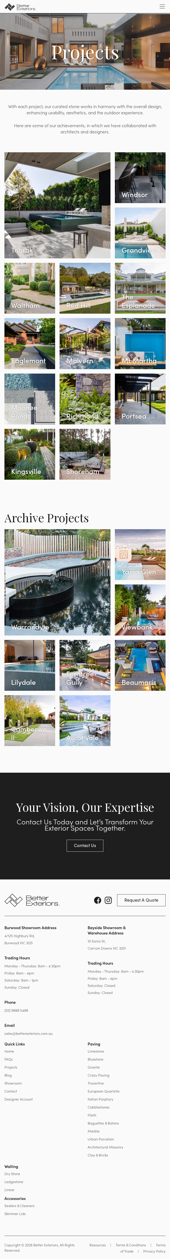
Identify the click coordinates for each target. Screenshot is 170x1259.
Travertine (96, 1083)
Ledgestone (13, 1181)
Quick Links (14, 1044)
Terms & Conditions (131, 1244)
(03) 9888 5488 (16, 1010)
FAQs (8, 1059)
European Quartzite (104, 1091)
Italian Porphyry (100, 1099)
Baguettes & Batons (103, 1122)
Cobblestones (99, 1107)
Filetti (92, 1115)
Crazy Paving (98, 1075)
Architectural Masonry (105, 1146)
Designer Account (18, 1099)
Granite (94, 1067)
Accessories (15, 1198)
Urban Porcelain (101, 1138)
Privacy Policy (154, 1251)
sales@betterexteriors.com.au (28, 1033)
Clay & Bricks (98, 1154)
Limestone (96, 1051)
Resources (97, 1244)
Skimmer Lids (15, 1213)
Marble (94, 1130)
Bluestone (95, 1059)
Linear (9, 1189)
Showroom (13, 1083)
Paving (94, 1044)
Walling (11, 1166)
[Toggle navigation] (162, 6)
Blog (8, 1075)
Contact (10, 1091)
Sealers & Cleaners (19, 1205)
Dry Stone (12, 1173)
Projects (10, 1067)
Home (9, 1051)
